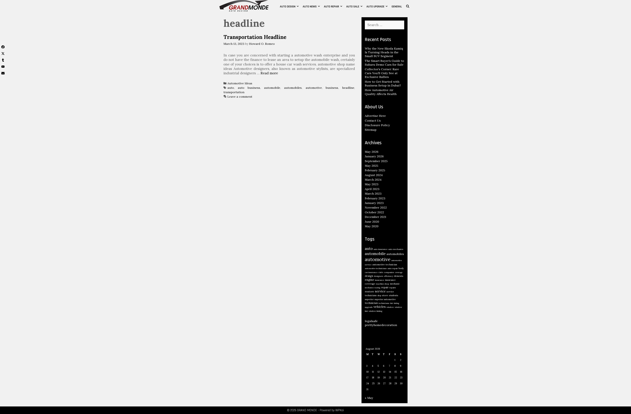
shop (379, 295)
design (369, 275)
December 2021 (375, 217)
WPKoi (339, 410)
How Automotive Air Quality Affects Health (381, 92)
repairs (392, 287)
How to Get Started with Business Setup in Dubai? (383, 83)
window (390, 307)
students (393, 295)
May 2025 (371, 166)
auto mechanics (395, 249)
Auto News (310, 6)
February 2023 (375, 198)
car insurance (371, 272)
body (401, 268)
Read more (269, 73)
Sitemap (370, 130)
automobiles (293, 88)
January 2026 (374, 156)
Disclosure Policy (377, 125)
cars (380, 272)
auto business (249, 88)
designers (378, 276)
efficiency (388, 276)
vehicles (380, 307)
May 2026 (371, 152)
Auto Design (287, 6)
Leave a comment (239, 96)
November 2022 (376, 207)
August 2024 (374, 175)
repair (384, 287)
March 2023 (373, 193)
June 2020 (372, 221)
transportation (233, 92)
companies (389, 272)
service (380, 291)
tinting (396, 303)
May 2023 (371, 184)
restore (369, 291)
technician (371, 303)
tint (391, 303)
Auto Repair (331, 6)
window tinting (375, 311)
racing (377, 287)
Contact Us (373, 120)
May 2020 (371, 226)
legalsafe (371, 321)
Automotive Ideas (239, 83)
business (332, 88)
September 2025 (376, 161)
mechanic (395, 283)
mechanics (369, 288)
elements (398, 276)
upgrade (369, 307)
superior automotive (385, 299)
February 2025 (375, 170)
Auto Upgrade (375, 6)
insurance (379, 280)
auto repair (392, 268)
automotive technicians (376, 268)
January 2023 (374, 203)
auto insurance (380, 249)
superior (369, 299)
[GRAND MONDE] (244, 5)
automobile (272, 88)
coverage (398, 272)
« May (369, 398)
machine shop (382, 284)
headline (348, 88)
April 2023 (372, 189)
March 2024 (373, 179)
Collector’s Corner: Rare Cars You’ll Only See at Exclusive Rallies (382, 73)
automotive (314, 88)
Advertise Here (375, 116)
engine (369, 280)
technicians (384, 303)
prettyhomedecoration (381, 325)
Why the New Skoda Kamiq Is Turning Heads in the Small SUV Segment (384, 52)
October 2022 (374, 212)
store (385, 295)
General (397, 6)
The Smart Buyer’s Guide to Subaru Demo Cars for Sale (384, 62)
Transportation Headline (254, 37)
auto (230, 88)
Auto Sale (352, 6)
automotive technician (384, 264)
